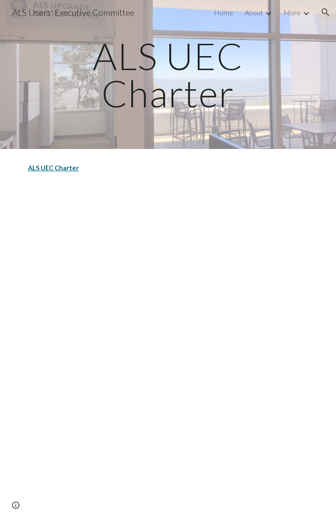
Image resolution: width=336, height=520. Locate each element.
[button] (325, 12)
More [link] (292, 12)
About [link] (254, 12)
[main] (168, 75)
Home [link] (223, 12)
